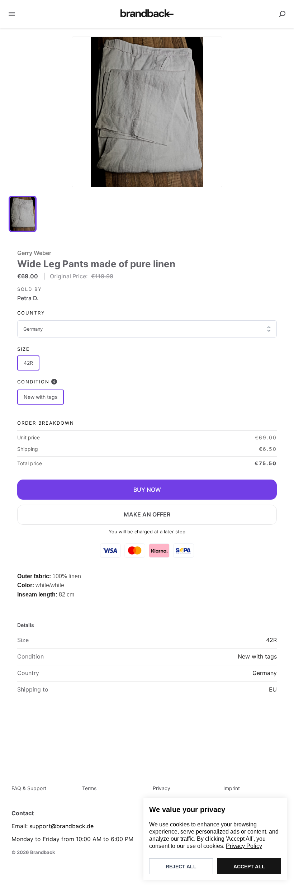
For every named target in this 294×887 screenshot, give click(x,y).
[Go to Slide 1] (23, 214)
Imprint (231, 788)
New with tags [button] (40, 397)
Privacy (161, 788)
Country (31, 313)
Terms (89, 788)
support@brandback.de (61, 826)
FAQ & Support (28, 788)
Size (23, 349)
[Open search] (282, 14)
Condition (33, 381)
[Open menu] (12, 14)
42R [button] (28, 363)
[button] (147, 112)
